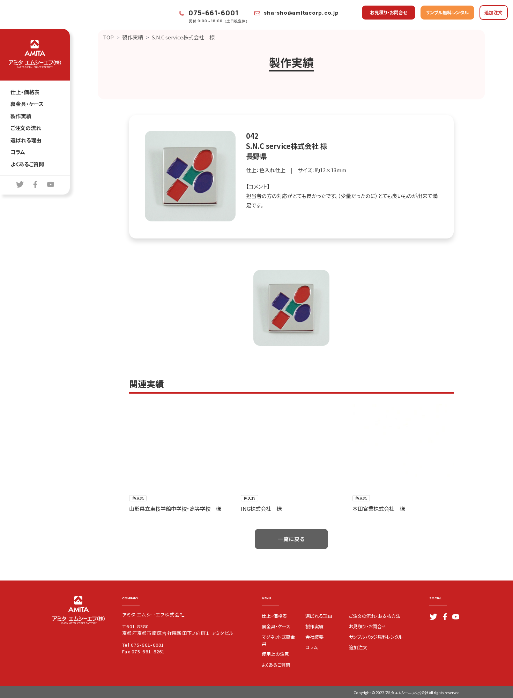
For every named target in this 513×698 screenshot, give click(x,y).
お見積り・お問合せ (388, 12)
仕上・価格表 (24, 92)
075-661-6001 (213, 12)
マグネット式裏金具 (278, 640)
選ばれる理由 (26, 140)
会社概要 (314, 636)
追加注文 (493, 12)
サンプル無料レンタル (447, 12)
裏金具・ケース (27, 103)
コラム (17, 151)
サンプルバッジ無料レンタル (376, 636)
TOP (108, 37)
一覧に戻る (291, 539)
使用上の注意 (275, 654)
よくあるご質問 (27, 164)
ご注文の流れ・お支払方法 (374, 616)
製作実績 (20, 116)
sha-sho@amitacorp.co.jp (301, 12)
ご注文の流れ (25, 127)
